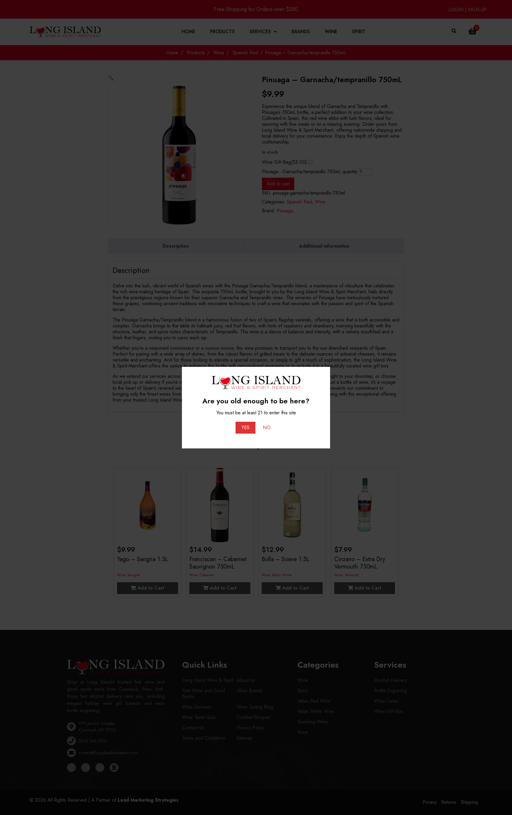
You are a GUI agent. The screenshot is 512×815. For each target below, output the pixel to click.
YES (245, 427)
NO (267, 427)
